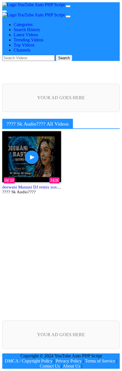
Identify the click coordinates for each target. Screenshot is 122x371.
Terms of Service (100, 361)
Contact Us (50, 366)
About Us (71, 366)
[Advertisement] (61, 261)
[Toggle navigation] (4, 11)
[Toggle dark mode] (68, 6)
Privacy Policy (69, 361)
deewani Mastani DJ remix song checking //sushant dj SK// (54, 187)
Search (64, 58)
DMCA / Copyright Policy (28, 361)
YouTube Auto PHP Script (41, 4)
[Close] (68, 16)
